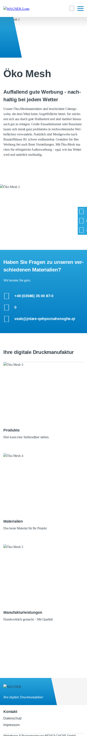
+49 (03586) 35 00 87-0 (33, 296)
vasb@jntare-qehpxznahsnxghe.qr (44, 319)
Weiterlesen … (43, 367)
